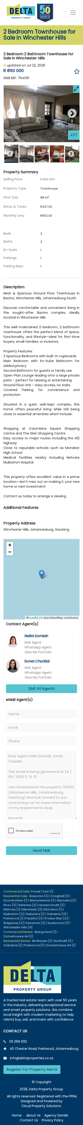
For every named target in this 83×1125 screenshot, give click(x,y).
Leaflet (33, 617)
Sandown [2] (35, 923)
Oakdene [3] (56, 914)
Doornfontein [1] (15, 900)
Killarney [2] (28, 905)
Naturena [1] (35, 914)
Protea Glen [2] (56, 918)
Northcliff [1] (62, 941)
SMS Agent (33, 642)
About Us (33, 1115)
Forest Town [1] (42, 891)
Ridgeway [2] (13, 923)
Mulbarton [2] (13, 914)
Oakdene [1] (12, 945)
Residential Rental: (17, 941)
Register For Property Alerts (31, 1069)
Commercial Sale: (17, 891)
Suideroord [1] (58, 923)
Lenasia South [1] (51, 905)
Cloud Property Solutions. (41, 1106)
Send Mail (41, 850)
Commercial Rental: (19, 932)
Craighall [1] (60, 896)
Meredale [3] (32, 909)
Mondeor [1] (53, 909)
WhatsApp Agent (38, 647)
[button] (41, 574)
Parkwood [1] (13, 918)
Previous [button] (11, 114)
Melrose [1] (11, 909)
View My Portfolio (38, 652)
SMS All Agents (41, 688)
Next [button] (72, 114)
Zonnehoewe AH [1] (18, 936)
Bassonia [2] (39, 896)
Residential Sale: (16, 896)
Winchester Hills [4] (18, 927)
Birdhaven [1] (42, 941)
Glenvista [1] (66, 900)
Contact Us (29, 1120)
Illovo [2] (10, 905)
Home (17, 1115)
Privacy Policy (52, 1120)
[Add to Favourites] (77, 72)
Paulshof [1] (34, 918)
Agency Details (56, 1115)
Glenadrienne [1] (42, 900)
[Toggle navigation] (73, 12)
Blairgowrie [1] (45, 932)
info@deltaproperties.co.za (31, 1058)
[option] (42, 113)
